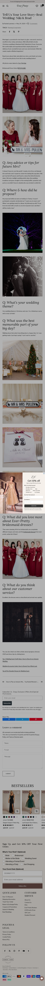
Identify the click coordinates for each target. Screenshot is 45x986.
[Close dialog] (44, 473)
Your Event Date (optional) (29, 494)
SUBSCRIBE (33, 505)
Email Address (27, 499)
